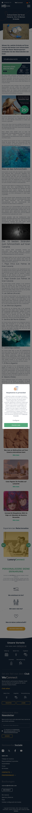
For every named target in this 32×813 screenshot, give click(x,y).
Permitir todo (16, 425)
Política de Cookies (18, 412)
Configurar (16, 420)
